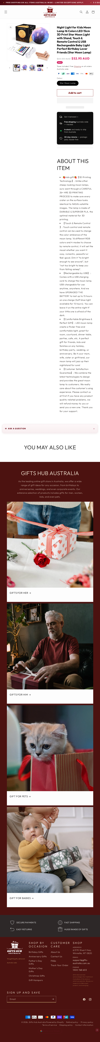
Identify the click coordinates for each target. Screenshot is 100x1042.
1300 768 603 (80, 970)
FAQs (53, 961)
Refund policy (72, 1022)
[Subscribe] (53, 999)
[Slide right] (47, 68)
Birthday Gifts (36, 952)
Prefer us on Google (51, 1031)
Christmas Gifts (37, 975)
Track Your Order (59, 965)
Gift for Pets (19, 796)
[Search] (81, 12)
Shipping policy (66, 1025)
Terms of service (49, 1025)
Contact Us (56, 956)
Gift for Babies (20, 898)
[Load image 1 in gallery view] (16, 68)
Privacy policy (87, 1022)
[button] (75, 101)
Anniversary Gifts (38, 956)
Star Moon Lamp (68, 83)
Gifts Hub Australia (37, 1022)
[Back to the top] (97, 1030)
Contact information (84, 1025)
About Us (55, 952)
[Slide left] (10, 68)
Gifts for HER (19, 593)
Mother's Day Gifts (36, 970)
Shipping (77, 66)
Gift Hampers (36, 980)
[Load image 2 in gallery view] (24, 68)
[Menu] (6, 12)
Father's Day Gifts (35, 962)
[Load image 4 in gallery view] (40, 68)
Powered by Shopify (55, 1022)
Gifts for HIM (19, 694)
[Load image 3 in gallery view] (32, 68)
